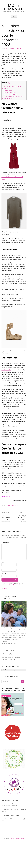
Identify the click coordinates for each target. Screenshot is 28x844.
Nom (3, 562)
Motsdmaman (20, 48)
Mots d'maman (14, 7)
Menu (14, 16)
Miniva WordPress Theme (17, 838)
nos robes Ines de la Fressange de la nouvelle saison (12, 177)
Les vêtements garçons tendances (5, 517)
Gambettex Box (6, 370)
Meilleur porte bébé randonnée (10, 815)
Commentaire (6, 542)
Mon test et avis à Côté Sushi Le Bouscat (22, 517)
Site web (4, 573)
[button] (9, 83)
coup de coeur (10, 505)
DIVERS (17, 505)
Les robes (8, 90)
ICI (15, 659)
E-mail (4, 568)
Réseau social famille (7, 804)
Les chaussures (10, 92)
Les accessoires (10, 94)
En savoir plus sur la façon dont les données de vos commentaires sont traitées (12, 586)
